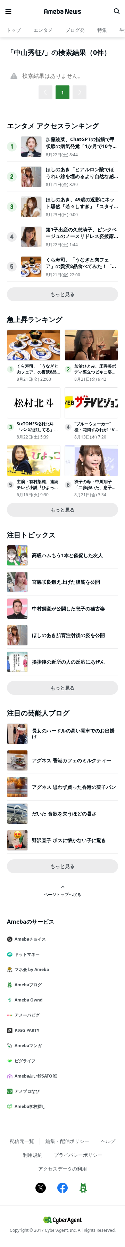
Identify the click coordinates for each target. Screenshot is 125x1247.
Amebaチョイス (30, 939)
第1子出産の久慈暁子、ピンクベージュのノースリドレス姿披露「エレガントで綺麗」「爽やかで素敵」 (81, 239)
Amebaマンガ (28, 1046)
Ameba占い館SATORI (36, 1076)
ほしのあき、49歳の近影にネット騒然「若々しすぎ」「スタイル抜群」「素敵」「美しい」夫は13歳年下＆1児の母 (80, 209)
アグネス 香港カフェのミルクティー (71, 760)
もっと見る (62, 294)
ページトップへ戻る (62, 894)
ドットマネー (27, 954)
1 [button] (62, 92)
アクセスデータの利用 (62, 1168)
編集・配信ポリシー (67, 1141)
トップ (13, 30)
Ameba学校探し (30, 1106)
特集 (102, 30)
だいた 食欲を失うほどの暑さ (64, 813)
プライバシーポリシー (78, 1155)
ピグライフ (25, 1061)
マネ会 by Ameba (32, 969)
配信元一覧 (22, 1141)
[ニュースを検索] (116, 11)
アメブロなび (27, 1091)
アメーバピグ (27, 1015)
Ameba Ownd (29, 1000)
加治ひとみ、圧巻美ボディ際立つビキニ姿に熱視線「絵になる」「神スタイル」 (95, 374)
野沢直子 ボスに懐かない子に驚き (69, 840)
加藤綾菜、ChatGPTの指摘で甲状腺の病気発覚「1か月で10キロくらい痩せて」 (81, 146)
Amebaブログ (28, 985)
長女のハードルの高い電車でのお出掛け (73, 733)
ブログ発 (75, 30)
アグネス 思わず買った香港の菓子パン (74, 787)
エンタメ (43, 30)
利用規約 (32, 1155)
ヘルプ (108, 1141)
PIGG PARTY (27, 1030)
